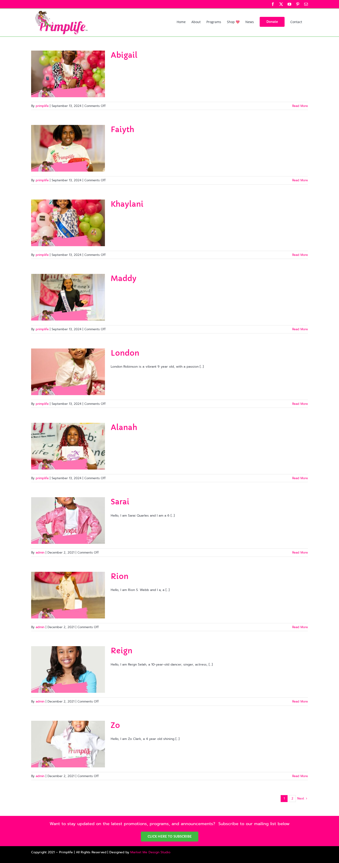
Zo (115, 725)
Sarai (120, 501)
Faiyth (122, 129)
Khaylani (127, 204)
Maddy (124, 278)
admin (40, 552)
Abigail (124, 55)
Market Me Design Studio (150, 852)
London (125, 353)
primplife (42, 106)
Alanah (124, 427)
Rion (119, 576)
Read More (300, 106)
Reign (121, 650)
